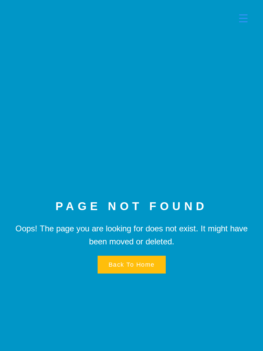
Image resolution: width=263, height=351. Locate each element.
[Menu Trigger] (239, 18)
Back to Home (132, 264)
